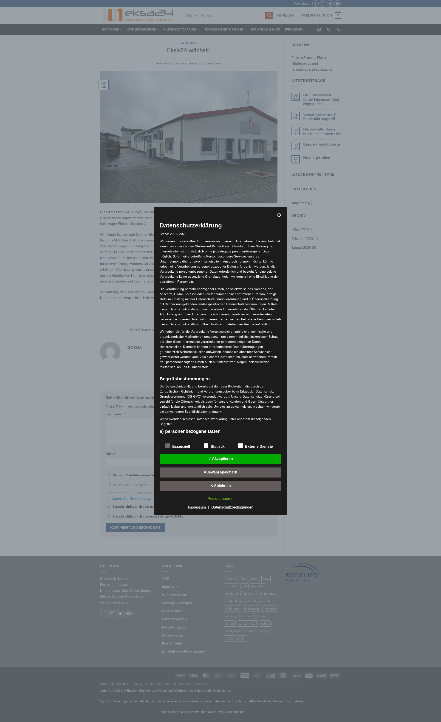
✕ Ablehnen (220, 486)
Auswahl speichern (220, 472)
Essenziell (181, 446)
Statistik (218, 446)
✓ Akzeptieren (220, 459)
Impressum (197, 507)
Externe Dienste (259, 446)
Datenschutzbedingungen (232, 507)
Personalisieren (220, 499)
